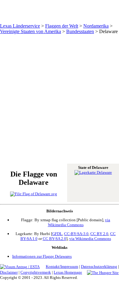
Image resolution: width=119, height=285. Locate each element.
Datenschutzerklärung (99, 266)
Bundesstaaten (80, 31)
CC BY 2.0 (99, 233)
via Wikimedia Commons (79, 222)
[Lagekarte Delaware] (93, 172)
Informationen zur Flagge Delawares (42, 256)
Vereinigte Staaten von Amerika (30, 31)
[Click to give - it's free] (103, 272)
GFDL (57, 233)
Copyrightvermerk (35, 272)
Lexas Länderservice (20, 25)
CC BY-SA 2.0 (54, 238)
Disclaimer (9, 272)
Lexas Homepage (68, 272)
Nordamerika (96, 25)
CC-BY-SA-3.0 (76, 233)
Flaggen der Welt (61, 25)
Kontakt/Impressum (62, 266)
